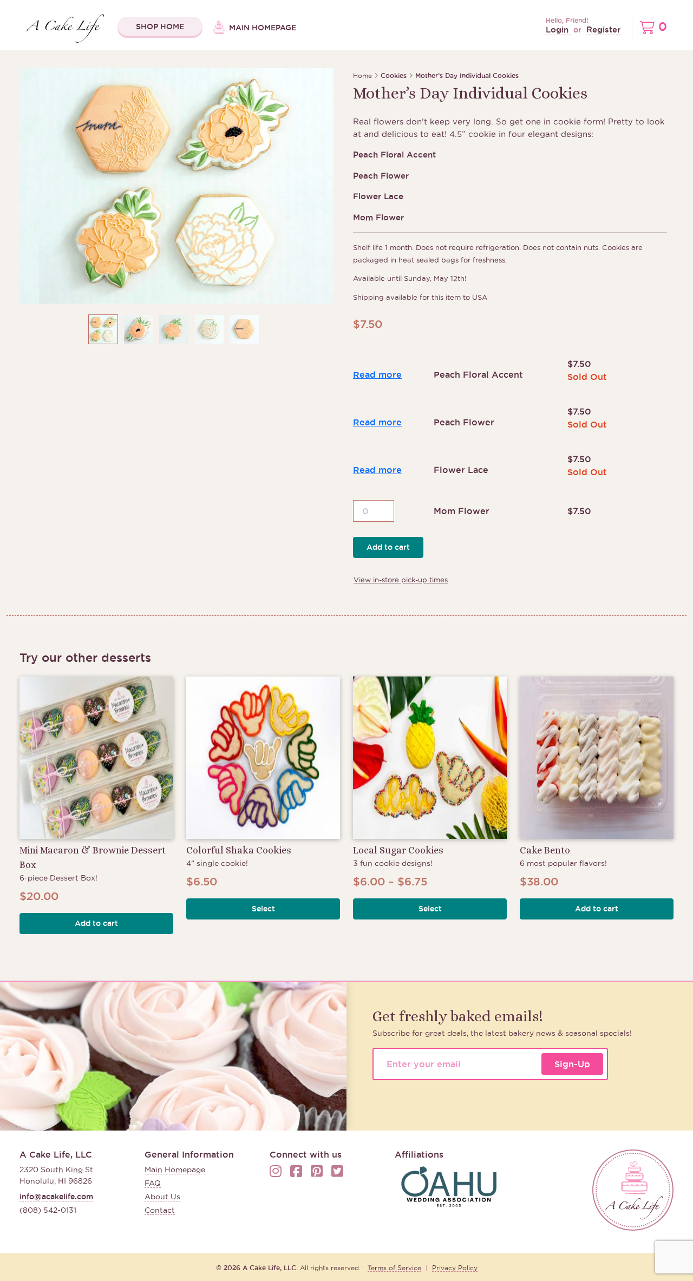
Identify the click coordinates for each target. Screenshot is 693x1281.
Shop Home (160, 26)
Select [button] (263, 908)
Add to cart (388, 547)
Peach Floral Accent (478, 374)
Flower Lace (461, 470)
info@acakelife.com (56, 1196)
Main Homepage (261, 27)
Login (558, 29)
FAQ (153, 1183)
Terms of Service (394, 1267)
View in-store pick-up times (401, 579)
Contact (160, 1210)
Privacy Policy (455, 1267)
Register (603, 29)
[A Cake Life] (632, 1190)
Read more (377, 374)
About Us (162, 1196)
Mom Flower (461, 511)
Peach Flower (464, 422)
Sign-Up (572, 1064)
